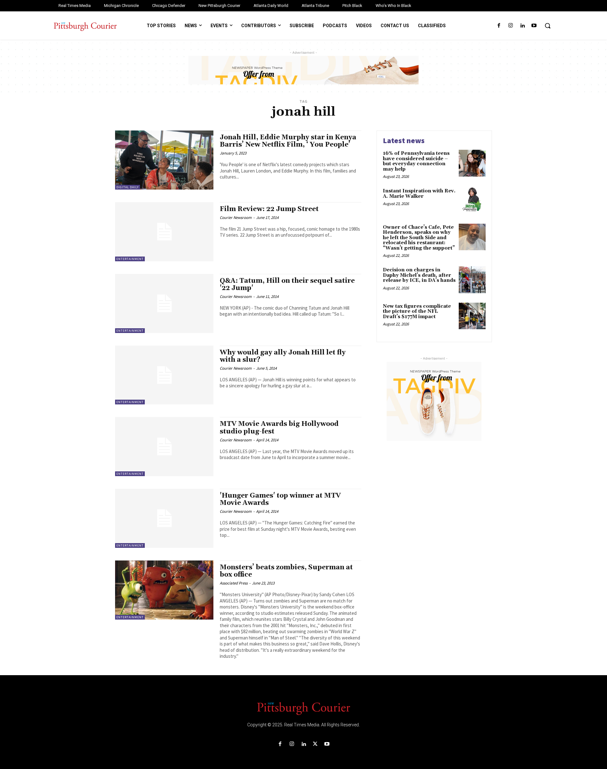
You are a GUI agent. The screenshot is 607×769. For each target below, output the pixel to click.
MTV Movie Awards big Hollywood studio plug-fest (279, 427)
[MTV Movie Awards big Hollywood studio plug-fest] (164, 446)
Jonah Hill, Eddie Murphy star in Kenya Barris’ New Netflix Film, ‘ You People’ (288, 141)
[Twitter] (315, 744)
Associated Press (234, 583)
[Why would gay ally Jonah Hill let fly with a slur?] (164, 375)
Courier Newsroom (236, 217)
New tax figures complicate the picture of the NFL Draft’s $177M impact (417, 311)
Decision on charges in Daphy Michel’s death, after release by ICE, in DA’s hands (419, 275)
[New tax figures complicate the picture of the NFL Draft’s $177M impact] (472, 316)
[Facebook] (498, 25)
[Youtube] (534, 25)
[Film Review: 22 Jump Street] (164, 231)
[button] (547, 25)
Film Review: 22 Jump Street (269, 209)
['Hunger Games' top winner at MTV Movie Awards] (164, 518)
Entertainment (130, 259)
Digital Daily (127, 187)
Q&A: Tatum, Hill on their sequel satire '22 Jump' (287, 284)
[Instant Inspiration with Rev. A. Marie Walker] (472, 200)
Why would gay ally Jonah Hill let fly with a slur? (283, 356)
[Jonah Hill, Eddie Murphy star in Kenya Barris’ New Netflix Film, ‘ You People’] (164, 160)
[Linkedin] (522, 25)
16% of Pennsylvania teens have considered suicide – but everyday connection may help (416, 161)
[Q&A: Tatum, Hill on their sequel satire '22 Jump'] (164, 303)
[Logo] (303, 708)
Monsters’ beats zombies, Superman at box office (286, 571)
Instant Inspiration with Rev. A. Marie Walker (419, 193)
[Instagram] (510, 25)
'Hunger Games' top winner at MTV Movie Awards (280, 499)
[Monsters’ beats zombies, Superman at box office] (164, 590)
